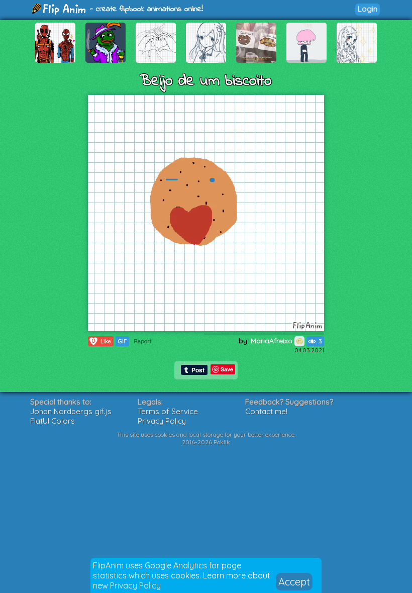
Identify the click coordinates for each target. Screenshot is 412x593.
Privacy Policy (135, 585)
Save (227, 369)
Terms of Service (168, 411)
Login (367, 9)
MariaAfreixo (272, 340)
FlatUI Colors (52, 421)
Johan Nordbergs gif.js (71, 411)
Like (101, 341)
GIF (122, 341)
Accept (294, 581)
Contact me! (266, 411)
